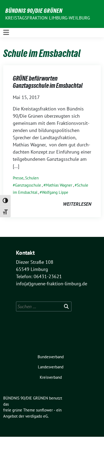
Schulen (32, 177)
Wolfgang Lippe (55, 192)
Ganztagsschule (28, 185)
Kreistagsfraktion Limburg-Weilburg (47, 18)
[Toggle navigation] (6, 32)
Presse (18, 177)
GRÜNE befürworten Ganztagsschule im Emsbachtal (48, 82)
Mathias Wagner (59, 185)
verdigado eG (36, 416)
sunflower (44, 410)
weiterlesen (77, 204)
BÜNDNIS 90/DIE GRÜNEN (33, 10)
